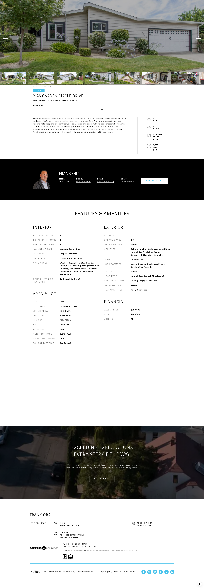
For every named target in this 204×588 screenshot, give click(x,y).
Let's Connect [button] (102, 479)
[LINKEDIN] (155, 572)
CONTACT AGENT (154, 181)
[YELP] (161, 572)
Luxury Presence (84, 572)
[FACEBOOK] (143, 572)
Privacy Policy (127, 572)
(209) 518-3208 (83, 182)
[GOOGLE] (166, 572)
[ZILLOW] (172, 572)
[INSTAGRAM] (149, 572)
